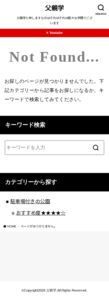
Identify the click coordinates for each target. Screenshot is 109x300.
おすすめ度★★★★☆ (41, 213)
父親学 (54, 8)
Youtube (56, 32)
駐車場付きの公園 (30, 201)
